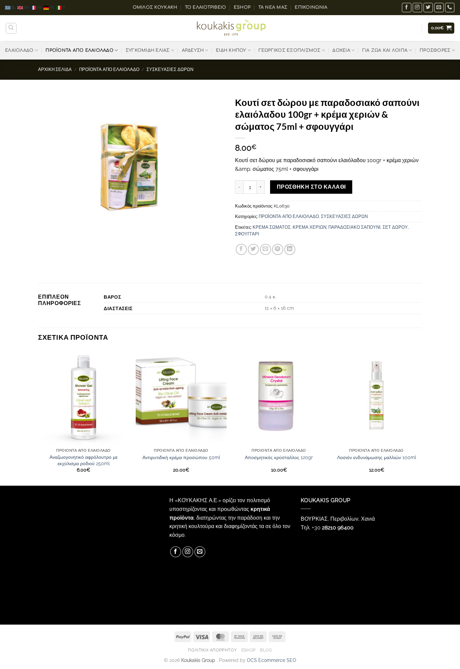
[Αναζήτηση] (11, 28)
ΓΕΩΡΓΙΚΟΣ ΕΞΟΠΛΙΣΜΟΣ (290, 50)
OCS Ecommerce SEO (271, 660)
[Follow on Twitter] (428, 7)
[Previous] (38, 417)
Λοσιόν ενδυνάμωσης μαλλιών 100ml (376, 457)
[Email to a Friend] (265, 249)
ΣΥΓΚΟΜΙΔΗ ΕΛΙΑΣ (148, 50)
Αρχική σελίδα (55, 69)
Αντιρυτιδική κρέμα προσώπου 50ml (181, 457)
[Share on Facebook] (241, 249)
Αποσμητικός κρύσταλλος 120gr (279, 457)
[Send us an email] (439, 7)
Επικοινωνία (311, 7)
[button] (441, 28)
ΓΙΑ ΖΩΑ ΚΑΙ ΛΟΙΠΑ (384, 50)
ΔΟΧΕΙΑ (341, 50)
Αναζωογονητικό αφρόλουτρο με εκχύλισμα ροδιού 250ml (84, 460)
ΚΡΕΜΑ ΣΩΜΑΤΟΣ (272, 227)
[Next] (422, 417)
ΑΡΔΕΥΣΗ (193, 50)
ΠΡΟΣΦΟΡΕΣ (435, 50)
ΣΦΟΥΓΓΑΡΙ (247, 233)
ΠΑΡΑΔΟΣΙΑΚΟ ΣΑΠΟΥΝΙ (354, 227)
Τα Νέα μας (273, 7)
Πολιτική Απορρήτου (212, 650)
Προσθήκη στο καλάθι (311, 187)
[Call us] (450, 7)
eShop (242, 7)
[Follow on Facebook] (407, 7)
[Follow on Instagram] (417, 7)
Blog (266, 650)
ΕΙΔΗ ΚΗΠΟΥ (231, 50)
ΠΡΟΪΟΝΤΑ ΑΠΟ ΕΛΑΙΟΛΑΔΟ (79, 50)
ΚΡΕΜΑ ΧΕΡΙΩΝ (309, 227)
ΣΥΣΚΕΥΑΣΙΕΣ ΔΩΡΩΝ (169, 69)
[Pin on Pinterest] (277, 249)
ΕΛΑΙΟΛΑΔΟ (19, 50)
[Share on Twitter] (253, 249)
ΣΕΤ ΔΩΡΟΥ (395, 227)
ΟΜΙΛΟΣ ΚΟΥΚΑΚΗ (155, 7)
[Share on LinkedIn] (289, 249)
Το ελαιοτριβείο (205, 7)
